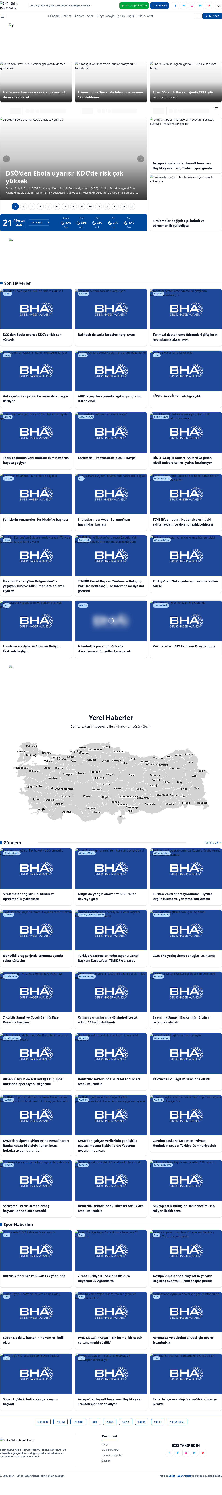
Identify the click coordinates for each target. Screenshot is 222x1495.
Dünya (100, 16)
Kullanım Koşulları (112, 1455)
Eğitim (120, 16)
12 (106, 206)
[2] (111, 253)
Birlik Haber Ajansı (180, 1475)
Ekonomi (79, 16)
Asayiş (110, 16)
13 (115, 206)
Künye (105, 1444)
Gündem (54, 16)
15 (131, 206)
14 (123, 206)
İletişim (106, 1460)
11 (98, 206)
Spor (90, 16)
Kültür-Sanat (145, 16)
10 (90, 206)
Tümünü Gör (212, 842)
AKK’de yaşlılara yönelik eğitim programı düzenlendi (61, 5)
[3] (111, 39)
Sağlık (131, 16)
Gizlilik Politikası (111, 1449)
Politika (66, 16)
